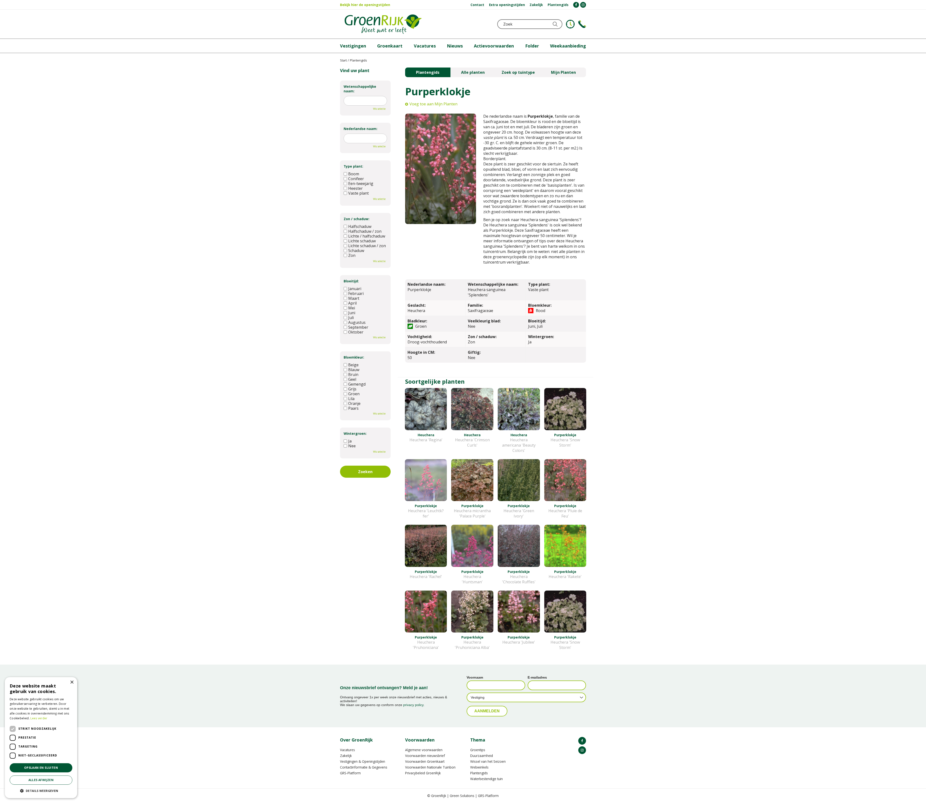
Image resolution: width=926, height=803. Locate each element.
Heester (355, 188)
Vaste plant (358, 193)
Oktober (355, 332)
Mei (351, 308)
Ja (350, 441)
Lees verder (38, 718)
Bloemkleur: (354, 357)
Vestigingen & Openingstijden (362, 761)
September (358, 327)
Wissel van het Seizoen (488, 761)
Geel (352, 379)
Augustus (357, 322)
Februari (356, 293)
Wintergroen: (355, 433)
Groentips (477, 750)
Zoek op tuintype (518, 72)
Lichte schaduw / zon (367, 245)
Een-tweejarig (360, 183)
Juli (351, 317)
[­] (576, 5)
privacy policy (413, 705)
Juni (351, 312)
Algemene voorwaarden (424, 750)
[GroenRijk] (383, 24)
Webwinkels (479, 767)
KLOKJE (570, 24)
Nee (352, 446)
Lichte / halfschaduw (366, 236)
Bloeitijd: (351, 281)
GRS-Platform (350, 773)
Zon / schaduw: (356, 219)
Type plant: (353, 166)
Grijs (352, 389)
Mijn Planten (563, 72)
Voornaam (475, 677)
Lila (351, 398)
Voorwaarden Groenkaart (424, 761)
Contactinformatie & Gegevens (363, 767)
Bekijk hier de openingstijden (365, 4)
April (352, 303)
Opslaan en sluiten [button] (41, 768)
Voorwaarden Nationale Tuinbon (430, 767)
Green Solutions (462, 795)
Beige (353, 365)
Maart (353, 298)
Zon (351, 255)
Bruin (353, 374)
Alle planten (473, 72)
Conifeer (356, 178)
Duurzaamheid (481, 755)
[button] (41, 790)
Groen (354, 393)
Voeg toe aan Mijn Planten (433, 104)
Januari (354, 288)
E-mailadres (537, 677)
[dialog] (41, 737)
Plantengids (427, 72)
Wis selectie (379, 108)
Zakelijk (346, 755)
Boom (353, 174)
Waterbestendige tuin (486, 778)
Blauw (353, 369)
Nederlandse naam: (360, 128)
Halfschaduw (359, 226)
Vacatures (347, 750)
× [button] (72, 682)
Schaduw (356, 250)
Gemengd (357, 384)
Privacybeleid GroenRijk (423, 773)
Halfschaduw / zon (364, 231)
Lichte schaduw (362, 241)
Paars (353, 408)
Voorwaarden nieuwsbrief (425, 755)
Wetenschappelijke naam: (360, 88)
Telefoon (582, 24)
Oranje (354, 403)
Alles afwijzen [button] (41, 780)
